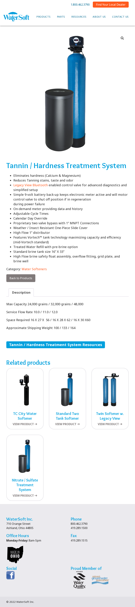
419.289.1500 (79, 528)
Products (43, 16)
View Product (23, 424)
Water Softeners (34, 269)
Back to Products (20, 278)
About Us (99, 16)
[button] (122, 38)
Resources (78, 16)
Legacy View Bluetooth (30, 185)
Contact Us (120, 16)
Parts (61, 16)
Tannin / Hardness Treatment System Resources (55, 344)
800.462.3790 (79, 524)
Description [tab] (21, 292)
